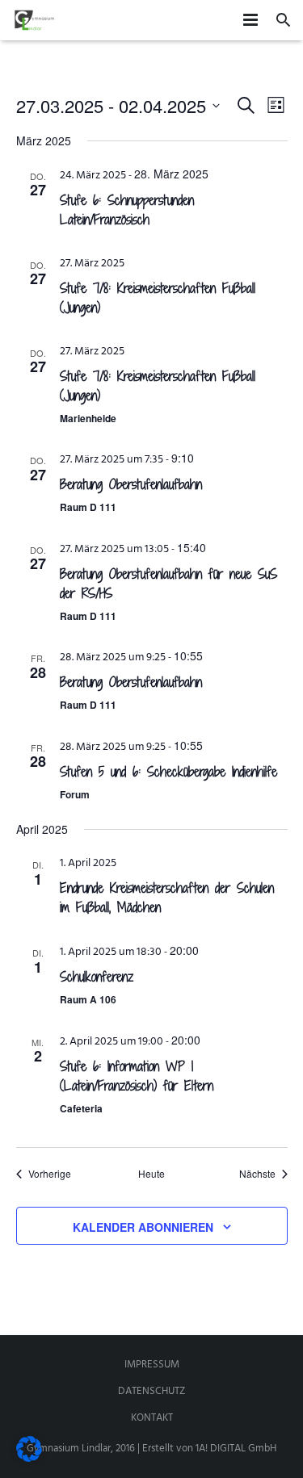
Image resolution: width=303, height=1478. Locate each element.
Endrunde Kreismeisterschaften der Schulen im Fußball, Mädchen (167, 897)
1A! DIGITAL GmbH (236, 1448)
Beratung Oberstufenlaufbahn (131, 484)
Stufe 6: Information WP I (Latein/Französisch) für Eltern (136, 1076)
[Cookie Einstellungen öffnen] (29, 1459)
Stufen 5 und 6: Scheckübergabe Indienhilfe (168, 771)
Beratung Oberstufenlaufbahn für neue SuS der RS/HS (168, 583)
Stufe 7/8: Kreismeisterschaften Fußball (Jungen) (157, 297)
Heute (151, 1173)
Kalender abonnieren (143, 1227)
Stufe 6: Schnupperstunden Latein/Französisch (127, 210)
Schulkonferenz (96, 976)
